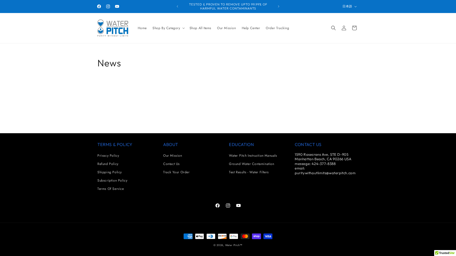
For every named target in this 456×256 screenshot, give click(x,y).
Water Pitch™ (233, 245)
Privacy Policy (108, 155)
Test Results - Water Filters (249, 172)
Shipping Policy (109, 172)
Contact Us (171, 163)
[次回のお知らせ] (278, 6)
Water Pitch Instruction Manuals (253, 155)
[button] (168, 28)
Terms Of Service (110, 188)
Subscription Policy (112, 180)
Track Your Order (176, 172)
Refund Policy (108, 163)
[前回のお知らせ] (177, 6)
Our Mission (172, 155)
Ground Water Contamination (251, 163)
